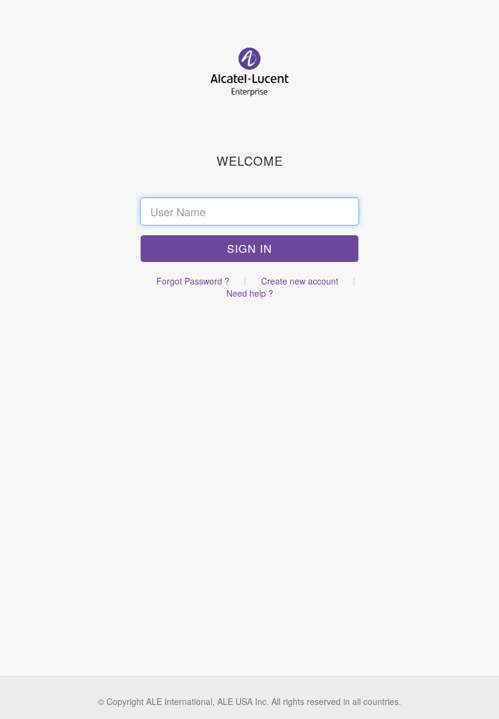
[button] (249, 249)
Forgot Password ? (192, 281)
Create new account (299, 281)
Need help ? (249, 293)
